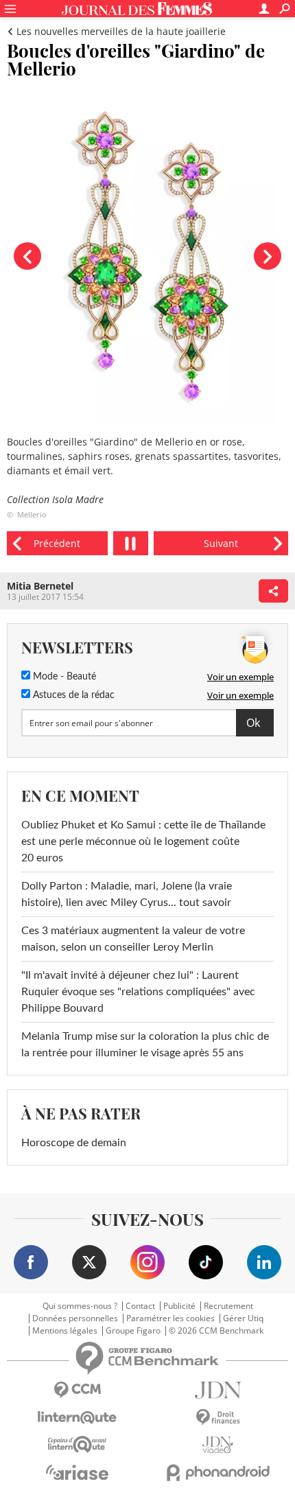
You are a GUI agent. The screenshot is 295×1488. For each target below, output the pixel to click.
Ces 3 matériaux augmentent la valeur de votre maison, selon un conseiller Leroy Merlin (133, 939)
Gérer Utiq (243, 1318)
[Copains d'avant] (77, 1444)
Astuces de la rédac (72, 695)
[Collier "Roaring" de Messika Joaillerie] (57, 543)
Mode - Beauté (63, 677)
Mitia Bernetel (40, 585)
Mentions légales (64, 1331)
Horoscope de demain (73, 1142)
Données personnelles (75, 1318)
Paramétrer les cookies (170, 1318)
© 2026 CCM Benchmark (216, 1331)
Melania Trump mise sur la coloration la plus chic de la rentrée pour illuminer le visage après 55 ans (145, 1044)
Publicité (179, 1306)
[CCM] (77, 1390)
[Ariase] (77, 1472)
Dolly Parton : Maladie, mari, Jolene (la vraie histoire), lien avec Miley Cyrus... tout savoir (126, 894)
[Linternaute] (77, 1417)
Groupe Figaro (133, 1331)
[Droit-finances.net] (218, 1417)
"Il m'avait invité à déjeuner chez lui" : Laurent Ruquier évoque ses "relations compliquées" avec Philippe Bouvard (138, 992)
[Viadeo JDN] (218, 1445)
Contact (140, 1306)
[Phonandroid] (218, 1472)
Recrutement (228, 1306)
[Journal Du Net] (218, 1390)
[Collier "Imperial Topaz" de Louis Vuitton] (221, 543)
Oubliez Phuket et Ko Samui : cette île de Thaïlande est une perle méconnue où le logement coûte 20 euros (143, 841)
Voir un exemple (240, 677)
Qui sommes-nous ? (80, 1306)
